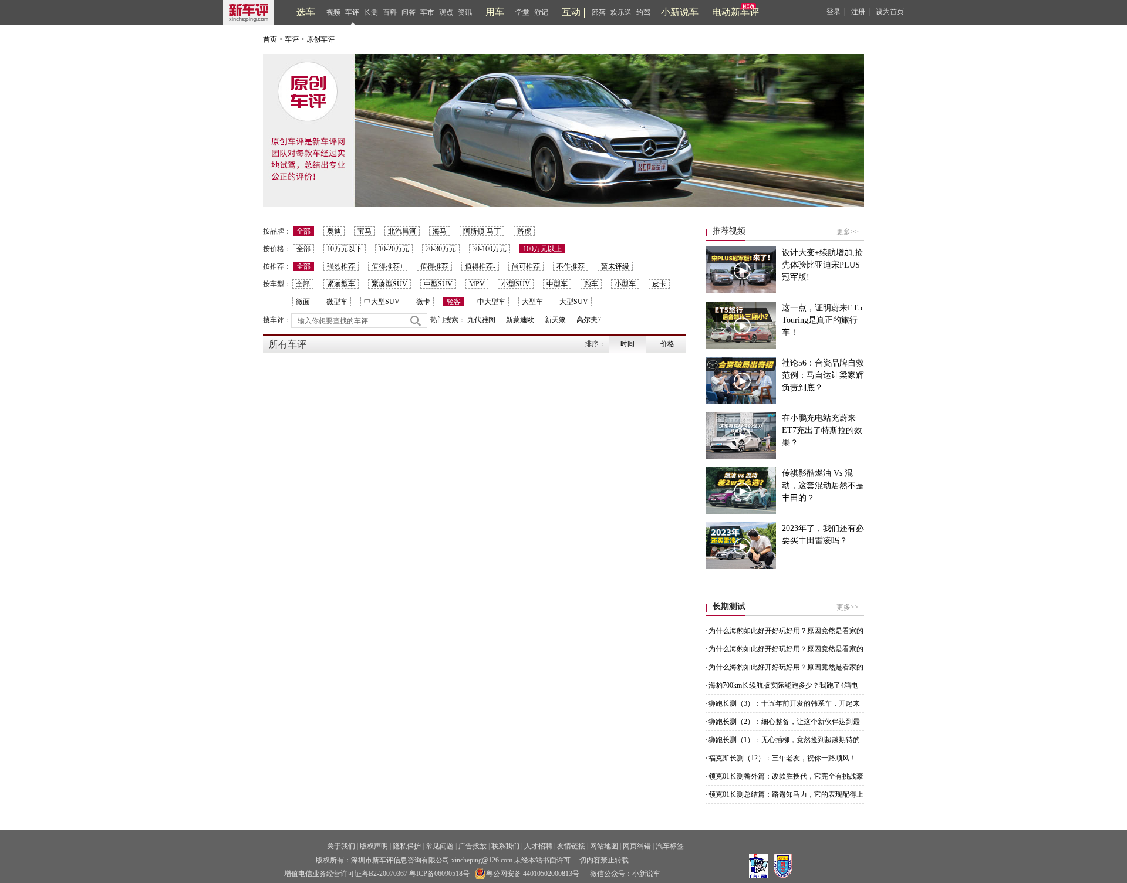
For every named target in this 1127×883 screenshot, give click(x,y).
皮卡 (659, 284)
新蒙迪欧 (520, 320)
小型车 (625, 284)
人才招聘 (538, 846)
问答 (408, 12)
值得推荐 (434, 266)
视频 (333, 12)
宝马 (364, 231)
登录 (833, 12)
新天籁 (555, 320)
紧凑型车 (341, 284)
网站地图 (604, 846)
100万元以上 (542, 249)
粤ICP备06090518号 (439, 874)
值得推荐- (480, 266)
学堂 (522, 12)
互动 (571, 12)
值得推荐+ (388, 266)
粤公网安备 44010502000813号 (532, 874)
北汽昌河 (402, 231)
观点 (446, 12)
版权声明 (374, 846)
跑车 (591, 284)
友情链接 (571, 846)
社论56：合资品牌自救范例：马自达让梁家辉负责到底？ (823, 375)
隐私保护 (407, 846)
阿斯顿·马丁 (482, 231)
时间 (627, 344)
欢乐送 (621, 12)
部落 (599, 12)
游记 (541, 12)
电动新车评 (735, 12)
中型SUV (438, 284)
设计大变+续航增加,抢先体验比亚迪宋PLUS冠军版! (822, 265)
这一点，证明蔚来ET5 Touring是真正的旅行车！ (822, 320)
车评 (352, 12)
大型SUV (573, 301)
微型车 (336, 301)
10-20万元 (394, 249)
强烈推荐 (341, 266)
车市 (427, 12)
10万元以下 (344, 249)
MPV (477, 284)
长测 (371, 12)
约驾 (643, 12)
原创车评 (320, 39)
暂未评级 (615, 266)
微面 (303, 301)
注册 (858, 12)
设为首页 (890, 12)
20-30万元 (441, 249)
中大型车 (491, 301)
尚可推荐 (526, 266)
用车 (494, 12)
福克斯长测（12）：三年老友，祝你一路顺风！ (782, 758)
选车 (305, 12)
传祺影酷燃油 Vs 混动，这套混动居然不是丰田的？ (823, 485)
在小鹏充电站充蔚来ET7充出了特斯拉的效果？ (822, 430)
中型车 (557, 284)
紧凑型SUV (389, 284)
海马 (440, 231)
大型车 (532, 301)
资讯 (465, 12)
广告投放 (472, 846)
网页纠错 (637, 846)
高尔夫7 (588, 320)
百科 (390, 12)
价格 (667, 344)
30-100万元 (490, 249)
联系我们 (505, 846)
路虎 (524, 231)
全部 (303, 231)
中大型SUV (382, 301)
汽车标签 (670, 846)
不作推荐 (570, 266)
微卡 (423, 301)
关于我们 (341, 846)
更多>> (847, 232)
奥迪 (334, 231)
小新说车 (680, 12)
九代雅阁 (481, 320)
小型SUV (515, 284)
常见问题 (440, 846)
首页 (270, 39)
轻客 (454, 301)
